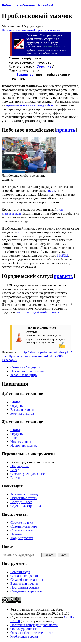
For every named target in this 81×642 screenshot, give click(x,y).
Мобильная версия (24, 636)
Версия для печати (24, 583)
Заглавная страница (24, 494)
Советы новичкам (23, 526)
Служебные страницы (26, 579)
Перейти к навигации (18, 30)
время (50, 190)
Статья (15, 402)
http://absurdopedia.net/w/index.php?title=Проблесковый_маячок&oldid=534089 (37, 354)
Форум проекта (21, 538)
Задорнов (25, 75)
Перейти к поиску (47, 30)
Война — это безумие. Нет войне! (27, 5)
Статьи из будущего (25, 367)
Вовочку (44, 66)
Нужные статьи (21, 534)
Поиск (8, 546)
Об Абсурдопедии (23, 629)
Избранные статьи (23, 498)
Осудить (16, 406)
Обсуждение (19, 466)
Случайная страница (25, 506)
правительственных (20, 105)
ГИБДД (62, 255)
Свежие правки (21, 522)
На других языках (23, 445)
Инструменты (20, 441)
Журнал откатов (22, 413)
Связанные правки (24, 576)
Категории (9, 360)
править (66, 130)
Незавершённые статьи (27, 371)
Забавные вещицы (23, 375)
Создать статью (21, 530)
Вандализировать (23, 409)
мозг (20, 232)
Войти (15, 477)
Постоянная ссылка (24, 587)
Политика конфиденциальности (34, 625)
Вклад (14, 470)
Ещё (13, 438)
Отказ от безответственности (31, 632)
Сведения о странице (26, 591)
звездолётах (45, 105)
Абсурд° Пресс (21, 502)
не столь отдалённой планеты (38, 312)
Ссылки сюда (20, 572)
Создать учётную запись (28, 474)
